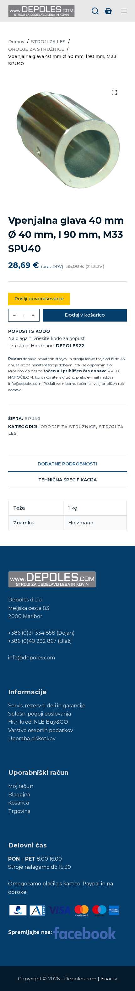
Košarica (18, 803)
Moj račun (20, 786)
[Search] (95, 11)
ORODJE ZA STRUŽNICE (68, 426)
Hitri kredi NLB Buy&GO (38, 722)
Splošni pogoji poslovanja (39, 714)
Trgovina (19, 811)
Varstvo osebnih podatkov (40, 730)
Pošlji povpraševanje (39, 298)
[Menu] (124, 11)
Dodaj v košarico (85, 315)
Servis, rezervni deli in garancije (46, 706)
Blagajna (19, 795)
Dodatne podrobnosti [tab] (67, 464)
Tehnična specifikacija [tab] (67, 480)
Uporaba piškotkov (32, 739)
